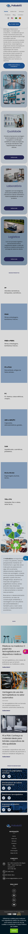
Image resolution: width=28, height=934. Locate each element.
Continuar (14, 930)
